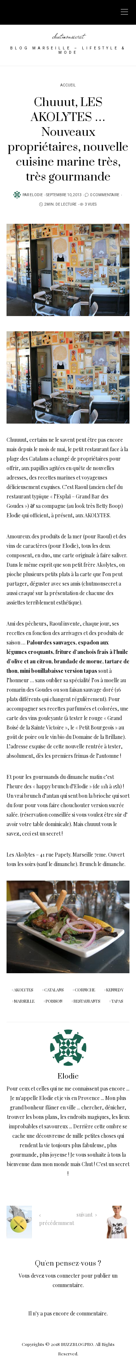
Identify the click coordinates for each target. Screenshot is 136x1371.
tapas (117, 1001)
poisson (54, 1001)
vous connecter (62, 1275)
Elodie (36, 195)
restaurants (87, 1001)
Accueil (68, 85)
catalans (53, 989)
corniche (85, 989)
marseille (24, 1001)
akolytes (23, 989)
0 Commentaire (104, 195)
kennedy (115, 989)
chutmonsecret (68, 36)
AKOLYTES (97, 515)
